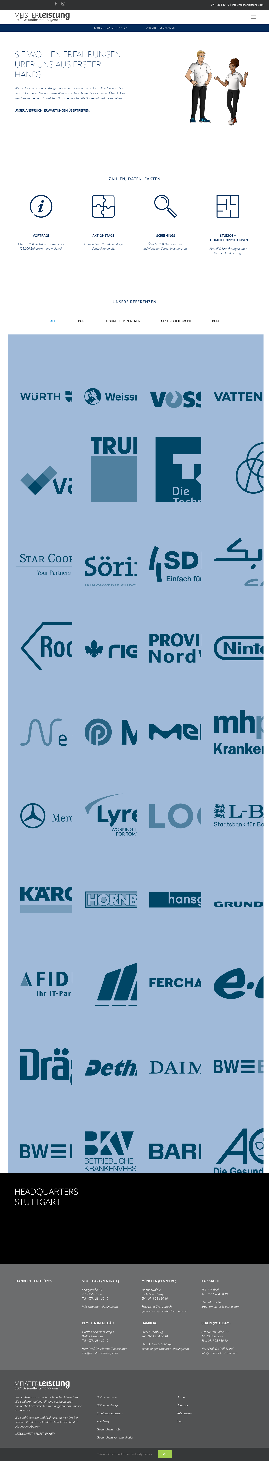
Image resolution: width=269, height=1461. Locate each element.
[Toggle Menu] (253, 17)
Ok (165, 1454)
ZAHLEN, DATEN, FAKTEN (111, 28)
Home (181, 1397)
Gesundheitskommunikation (115, 1437)
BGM (215, 321)
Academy (103, 1421)
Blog (179, 1421)
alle (54, 321)
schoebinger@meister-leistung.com (165, 1349)
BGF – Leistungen (108, 1405)
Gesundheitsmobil (109, 1429)
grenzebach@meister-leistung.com (165, 1311)
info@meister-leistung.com (248, 5)
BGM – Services (107, 1397)
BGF (81, 321)
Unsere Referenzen (160, 28)
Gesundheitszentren (123, 321)
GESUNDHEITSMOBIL (176, 321)
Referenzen (184, 1413)
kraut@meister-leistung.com (220, 1307)
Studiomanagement (110, 1413)
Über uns (182, 1405)
